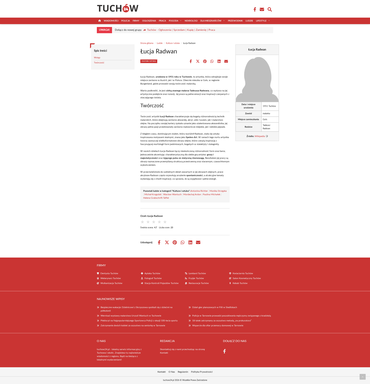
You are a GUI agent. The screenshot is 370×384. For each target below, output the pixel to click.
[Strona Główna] (99, 21)
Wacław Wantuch (172, 194)
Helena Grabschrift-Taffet (156, 198)
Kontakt (164, 353)
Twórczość (99, 63)
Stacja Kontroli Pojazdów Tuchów (162, 283)
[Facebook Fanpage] (254, 9)
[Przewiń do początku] (363, 377)
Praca (162, 21)
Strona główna (146, 43)
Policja (125, 21)
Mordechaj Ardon (192, 194)
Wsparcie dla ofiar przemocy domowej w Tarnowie (217, 325)
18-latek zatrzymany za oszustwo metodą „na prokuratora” (221, 320)
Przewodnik (235, 21)
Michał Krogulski (152, 194)
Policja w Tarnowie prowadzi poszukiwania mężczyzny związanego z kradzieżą (231, 316)
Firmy (136, 21)
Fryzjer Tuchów (196, 278)
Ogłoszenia (149, 21)
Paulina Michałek (211, 194)
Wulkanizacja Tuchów (111, 283)
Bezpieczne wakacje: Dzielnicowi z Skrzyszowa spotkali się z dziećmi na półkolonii (136, 309)
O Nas (172, 372)
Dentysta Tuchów (109, 273)
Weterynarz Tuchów (110, 278)
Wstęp (97, 58)
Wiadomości (111, 21)
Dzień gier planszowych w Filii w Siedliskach (214, 307)
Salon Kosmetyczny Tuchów (247, 278)
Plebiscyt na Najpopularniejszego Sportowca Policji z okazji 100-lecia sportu (139, 320)
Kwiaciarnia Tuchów (243, 273)
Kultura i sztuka (173, 43)
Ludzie (249, 21)
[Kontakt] (261, 9)
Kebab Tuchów (240, 283)
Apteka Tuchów (152, 273)
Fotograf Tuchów (153, 278)
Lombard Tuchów (197, 273)
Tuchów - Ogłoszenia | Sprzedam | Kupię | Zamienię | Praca (181, 30)
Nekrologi (191, 21)
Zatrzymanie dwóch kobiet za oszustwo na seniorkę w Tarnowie (133, 325)
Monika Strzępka (218, 191)
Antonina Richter (199, 191)
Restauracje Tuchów (199, 283)
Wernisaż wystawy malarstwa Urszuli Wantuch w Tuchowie (131, 316)
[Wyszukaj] (269, 9)
